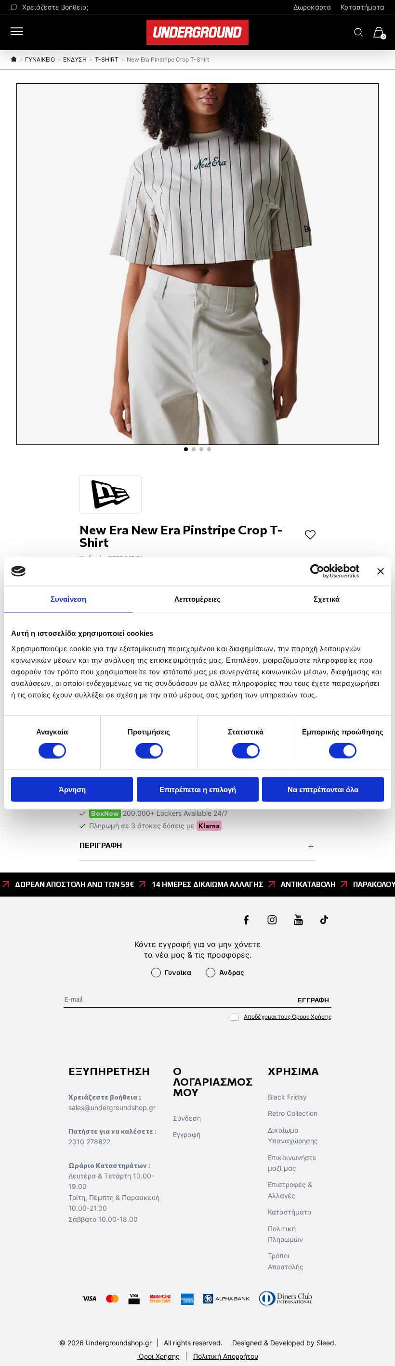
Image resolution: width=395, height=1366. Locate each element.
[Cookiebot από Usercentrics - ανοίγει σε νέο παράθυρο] (317, 571)
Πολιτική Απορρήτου (225, 1356)
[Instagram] (272, 920)
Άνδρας (231, 972)
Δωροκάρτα (312, 7)
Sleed (325, 1343)
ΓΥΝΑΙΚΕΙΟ (40, 59)
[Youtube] (298, 920)
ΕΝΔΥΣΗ (75, 59)
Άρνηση (72, 789)
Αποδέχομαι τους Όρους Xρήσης (287, 1016)
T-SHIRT (106, 59)
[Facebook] (246, 920)
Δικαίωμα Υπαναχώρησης (293, 1135)
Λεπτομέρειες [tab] (197, 599)
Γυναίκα (178, 972)
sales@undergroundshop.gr (112, 1107)
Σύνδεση (187, 1118)
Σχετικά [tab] (327, 599)
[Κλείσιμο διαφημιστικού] (380, 571)
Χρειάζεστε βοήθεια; (55, 7)
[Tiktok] (324, 920)
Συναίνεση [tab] (68, 599)
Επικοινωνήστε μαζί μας (292, 1162)
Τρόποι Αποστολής (285, 1261)
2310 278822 (89, 1142)
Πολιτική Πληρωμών (285, 1234)
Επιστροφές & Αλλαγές (290, 1189)
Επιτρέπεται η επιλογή (197, 789)
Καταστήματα (362, 7)
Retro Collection (292, 1113)
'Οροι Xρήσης (158, 1356)
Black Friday (287, 1097)
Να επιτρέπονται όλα (323, 789)
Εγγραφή (186, 1134)
